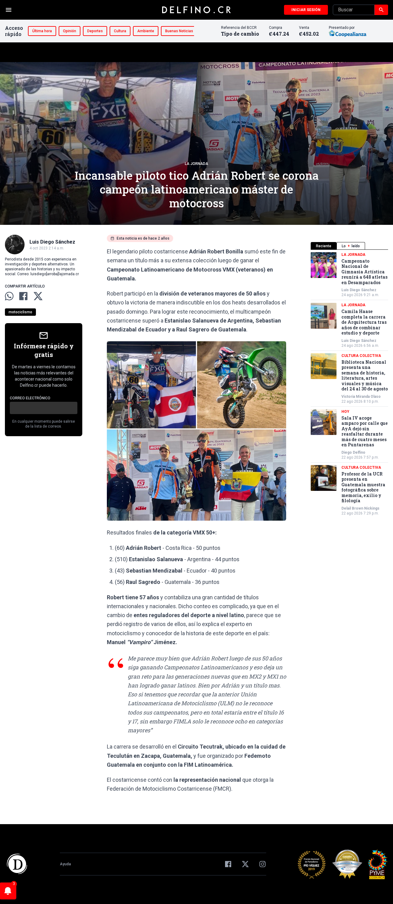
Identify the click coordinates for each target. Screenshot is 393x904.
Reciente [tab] (323, 246)
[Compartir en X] (38, 296)
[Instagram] (262, 864)
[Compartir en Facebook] (23, 296)
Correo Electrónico (30, 398)
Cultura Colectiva (361, 356)
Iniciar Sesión (306, 10)
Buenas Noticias (179, 31)
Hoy (345, 411)
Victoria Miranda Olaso (361, 396)
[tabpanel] (349, 384)
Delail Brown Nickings (360, 508)
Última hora (42, 31)
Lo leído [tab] (351, 246)
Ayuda (65, 864)
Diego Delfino (353, 452)
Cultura (120, 31)
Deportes (95, 31)
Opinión (69, 31)
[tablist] (349, 246)
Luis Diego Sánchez (358, 290)
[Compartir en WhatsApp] (9, 296)
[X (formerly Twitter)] (245, 864)
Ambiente (145, 31)
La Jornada (196, 164)
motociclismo (20, 312)
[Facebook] (228, 864)
